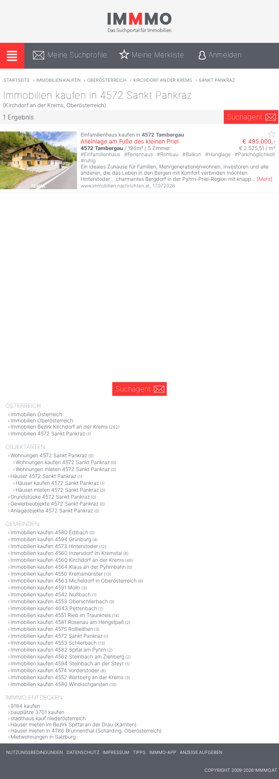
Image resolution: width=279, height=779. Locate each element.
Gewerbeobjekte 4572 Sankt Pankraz (54, 503)
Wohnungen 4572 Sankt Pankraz (49, 455)
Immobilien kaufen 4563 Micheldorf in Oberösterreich (74, 580)
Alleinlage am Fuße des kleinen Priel (130, 141)
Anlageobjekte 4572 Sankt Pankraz (52, 510)
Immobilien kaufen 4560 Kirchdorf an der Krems (67, 560)
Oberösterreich (106, 80)
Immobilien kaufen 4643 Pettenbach (54, 608)
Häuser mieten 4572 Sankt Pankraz (57, 490)
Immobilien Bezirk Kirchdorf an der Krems (59, 426)
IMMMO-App (162, 752)
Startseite (17, 80)
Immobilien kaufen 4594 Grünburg (51, 539)
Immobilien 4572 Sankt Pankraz (48, 433)
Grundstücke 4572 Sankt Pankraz (50, 497)
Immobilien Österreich (36, 414)
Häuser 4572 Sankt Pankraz (43, 476)
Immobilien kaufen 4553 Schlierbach (54, 643)
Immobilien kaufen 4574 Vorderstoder (55, 670)
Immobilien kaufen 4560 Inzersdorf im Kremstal (66, 553)
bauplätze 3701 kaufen (37, 712)
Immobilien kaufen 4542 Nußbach (51, 594)
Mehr (265, 179)
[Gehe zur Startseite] (139, 31)
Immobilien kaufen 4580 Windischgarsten (59, 684)
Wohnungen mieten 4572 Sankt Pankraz (63, 469)
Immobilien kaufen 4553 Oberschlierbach (59, 601)
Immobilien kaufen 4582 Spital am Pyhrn (58, 649)
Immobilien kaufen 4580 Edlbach (49, 532)
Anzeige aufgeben (201, 752)
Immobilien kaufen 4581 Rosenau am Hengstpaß (67, 622)
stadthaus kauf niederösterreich (48, 718)
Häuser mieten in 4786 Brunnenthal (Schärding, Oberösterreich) (86, 730)
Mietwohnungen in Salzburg (43, 737)
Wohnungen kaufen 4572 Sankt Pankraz (63, 462)
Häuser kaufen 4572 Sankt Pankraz (57, 483)
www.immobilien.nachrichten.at (115, 185)
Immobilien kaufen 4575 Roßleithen (52, 629)
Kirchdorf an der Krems (162, 80)
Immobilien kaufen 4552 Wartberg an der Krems (67, 677)
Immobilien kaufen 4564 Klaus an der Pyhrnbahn (68, 567)
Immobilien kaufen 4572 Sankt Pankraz (56, 636)
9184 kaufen (25, 706)
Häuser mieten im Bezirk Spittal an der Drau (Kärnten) (74, 724)
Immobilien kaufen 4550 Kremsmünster (57, 574)
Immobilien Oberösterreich (42, 420)
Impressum (116, 752)
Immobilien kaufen (58, 80)
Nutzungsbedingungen (34, 752)
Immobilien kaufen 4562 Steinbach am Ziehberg (67, 656)
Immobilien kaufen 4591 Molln (45, 587)
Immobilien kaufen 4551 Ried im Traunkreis (61, 615)
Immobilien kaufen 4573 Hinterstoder (54, 546)
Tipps (139, 752)
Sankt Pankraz (217, 80)
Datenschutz (82, 752)
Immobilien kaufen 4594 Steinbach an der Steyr (67, 663)
